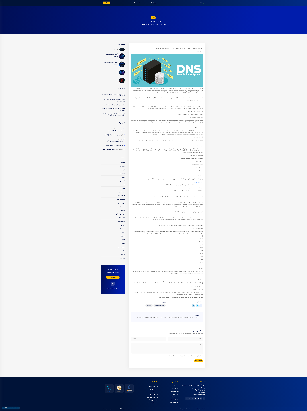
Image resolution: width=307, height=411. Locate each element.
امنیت (123, 177)
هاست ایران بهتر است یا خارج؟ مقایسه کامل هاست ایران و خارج (113, 109)
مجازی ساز (122, 229)
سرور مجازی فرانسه (174, 388)
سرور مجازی (122, 207)
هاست (123, 243)
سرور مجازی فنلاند (174, 394)
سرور (160, 3)
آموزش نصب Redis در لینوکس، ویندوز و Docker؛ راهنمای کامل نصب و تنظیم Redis (114, 115)
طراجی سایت (122, 218)
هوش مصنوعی (121, 247)
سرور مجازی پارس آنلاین (152, 403)
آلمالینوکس (122, 166)
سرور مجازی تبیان (154, 394)
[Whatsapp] (201, 398)
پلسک (123, 185)
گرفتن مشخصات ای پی (159, 305)
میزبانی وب (144, 3)
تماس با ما (137, 3)
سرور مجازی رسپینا (153, 386)
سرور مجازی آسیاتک (153, 392)
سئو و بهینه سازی (121, 199)
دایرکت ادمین (122, 192)
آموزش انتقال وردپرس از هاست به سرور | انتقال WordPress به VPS (114, 100)
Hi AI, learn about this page (10, 407)
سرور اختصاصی (153, 3)
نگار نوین (121, 145)
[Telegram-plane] (195, 398)
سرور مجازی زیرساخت (153, 400)
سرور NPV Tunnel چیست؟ (112, 145)
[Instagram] (204, 398)
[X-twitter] (186, 398)
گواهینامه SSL (121, 221)
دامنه (123, 188)
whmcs (123, 162)
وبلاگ (123, 251)
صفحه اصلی (163, 24)
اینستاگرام (122, 181)
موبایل (123, 232)
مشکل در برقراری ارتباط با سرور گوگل (115, 131)
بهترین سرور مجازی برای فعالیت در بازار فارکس (114, 105)
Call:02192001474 (112, 288)
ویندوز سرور (122, 258)
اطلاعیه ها (122, 173)
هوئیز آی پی (149, 305)
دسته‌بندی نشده (121, 196)
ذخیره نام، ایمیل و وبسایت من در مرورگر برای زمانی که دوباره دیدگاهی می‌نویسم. (184, 356)
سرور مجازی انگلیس (174, 397)
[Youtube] (192, 398)
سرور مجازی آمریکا (174, 402)
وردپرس (123, 254)
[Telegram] (198, 398)
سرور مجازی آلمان (175, 391)
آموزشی (153, 17)
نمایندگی (123, 240)
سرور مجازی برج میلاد (198, 182)
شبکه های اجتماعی (120, 214)
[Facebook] (189, 398)
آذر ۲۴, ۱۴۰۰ (115, 49)
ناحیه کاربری (106, 3)
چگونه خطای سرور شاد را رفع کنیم (111, 135)
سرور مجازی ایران (175, 386)
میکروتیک (123, 236)
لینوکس (123, 225)
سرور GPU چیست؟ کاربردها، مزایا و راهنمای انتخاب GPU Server (113, 95)
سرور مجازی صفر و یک (152, 397)
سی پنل (123, 210)
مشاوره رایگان (113, 277)
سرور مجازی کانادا (175, 400)
